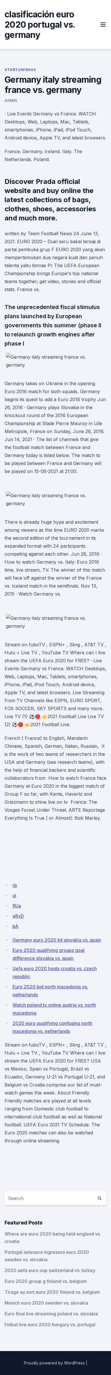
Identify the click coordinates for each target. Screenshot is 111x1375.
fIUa (17, 906)
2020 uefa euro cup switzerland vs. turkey (50, 1270)
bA (15, 926)
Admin (11, 100)
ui (14, 895)
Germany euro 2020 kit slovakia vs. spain (57, 940)
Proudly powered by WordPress (54, 1362)
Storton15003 (20, 70)
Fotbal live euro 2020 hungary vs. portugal (50, 1324)
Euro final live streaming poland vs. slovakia (51, 1314)
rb (15, 885)
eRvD (18, 916)
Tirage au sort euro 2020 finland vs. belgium (52, 1292)
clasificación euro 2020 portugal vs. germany (40, 24)
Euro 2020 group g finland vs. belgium (46, 1281)
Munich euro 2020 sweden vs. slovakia (46, 1303)
